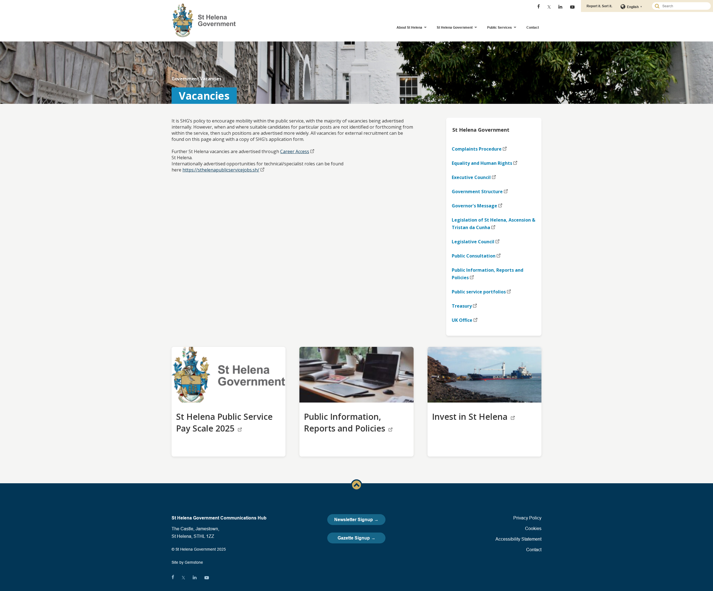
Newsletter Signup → (356, 519)
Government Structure (477, 191)
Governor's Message (474, 206)
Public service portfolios (479, 292)
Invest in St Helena (471, 416)
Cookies (533, 528)
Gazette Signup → (356, 538)
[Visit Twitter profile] (549, 7)
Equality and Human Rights (482, 163)
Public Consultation (473, 256)
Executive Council (471, 177)
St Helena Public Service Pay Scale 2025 (224, 422)
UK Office (462, 320)
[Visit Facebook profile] (538, 7)
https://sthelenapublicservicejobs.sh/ (220, 170)
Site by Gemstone (187, 562)
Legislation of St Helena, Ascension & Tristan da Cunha (493, 223)
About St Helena (409, 27)
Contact (532, 27)
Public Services (499, 27)
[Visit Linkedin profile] (560, 7)
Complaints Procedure (477, 149)
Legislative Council (473, 242)
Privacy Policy (527, 517)
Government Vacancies (196, 79)
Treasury (462, 306)
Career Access (294, 151)
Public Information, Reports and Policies (487, 274)
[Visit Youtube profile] (572, 7)
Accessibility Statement (518, 538)
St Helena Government (455, 27)
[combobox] (684, 6)
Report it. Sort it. (599, 6)
